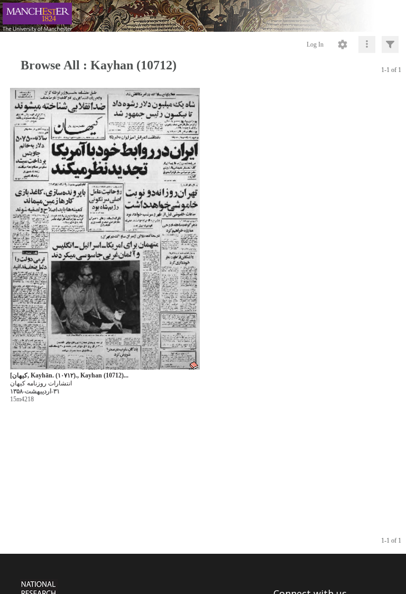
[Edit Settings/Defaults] (342, 44)
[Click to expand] (390, 44)
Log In (315, 44)
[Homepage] (203, 16)
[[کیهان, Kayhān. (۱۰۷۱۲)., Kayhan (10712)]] (105, 228)
